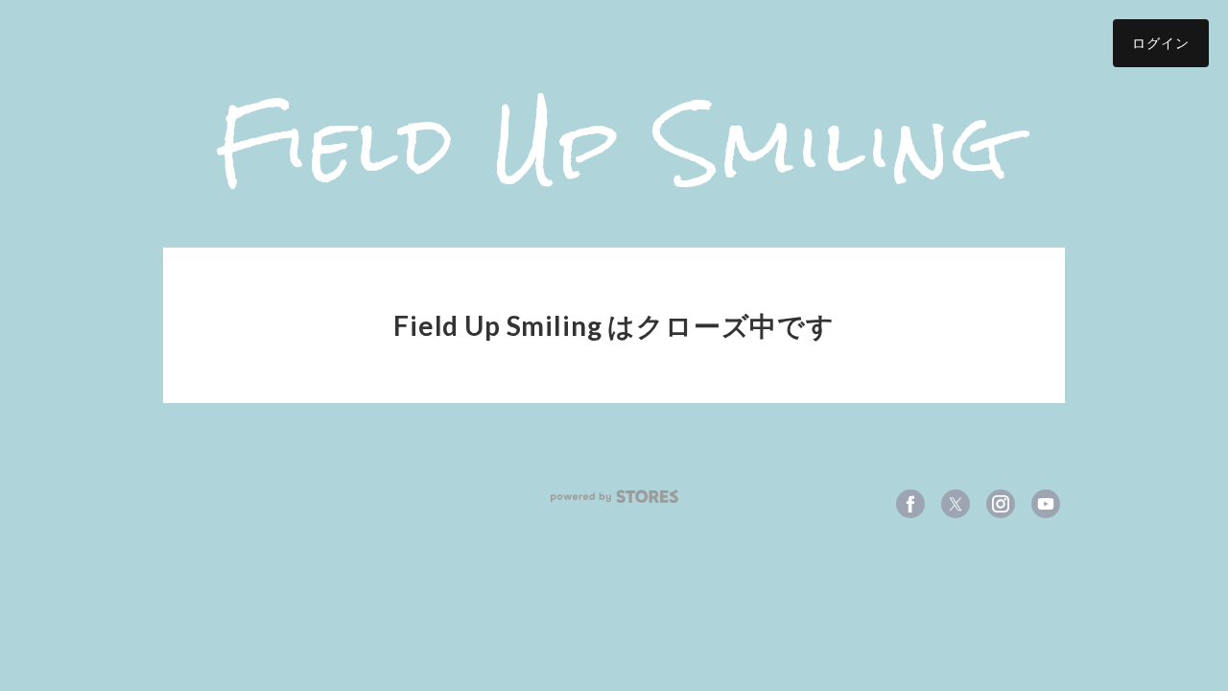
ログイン (1161, 43)
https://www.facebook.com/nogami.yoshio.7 (910, 503)
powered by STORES (614, 496)
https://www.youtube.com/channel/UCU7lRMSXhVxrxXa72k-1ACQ (1045, 503)
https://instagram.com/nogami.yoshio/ (1000, 503)
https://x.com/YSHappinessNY (955, 503)
